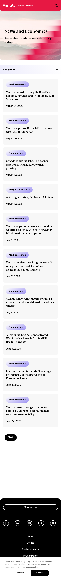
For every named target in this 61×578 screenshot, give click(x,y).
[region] (30, 567)
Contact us (30, 507)
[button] (30, 70)
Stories (30, 542)
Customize (19, 573)
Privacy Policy (30, 555)
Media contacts (30, 549)
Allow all (40, 573)
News (30, 536)
